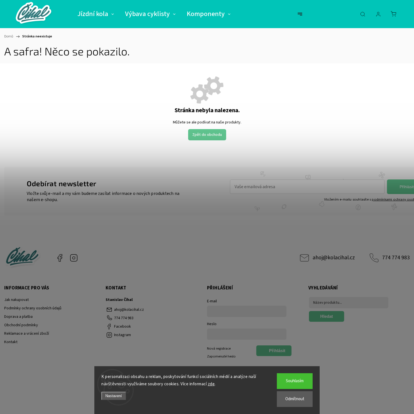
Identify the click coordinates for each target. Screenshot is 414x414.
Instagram (74, 258)
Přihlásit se (277, 352)
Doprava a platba (18, 317)
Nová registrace (219, 348)
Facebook (59, 258)
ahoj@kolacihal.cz (334, 258)
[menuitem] (95, 14)
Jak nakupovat (16, 300)
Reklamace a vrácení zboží (26, 333)
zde (211, 384)
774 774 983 (396, 258)
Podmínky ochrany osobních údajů (32, 308)
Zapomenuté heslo (221, 356)
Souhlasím (295, 381)
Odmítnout (294, 399)
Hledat (326, 316)
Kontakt (10, 342)
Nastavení (113, 396)
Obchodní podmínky (21, 325)
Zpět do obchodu (207, 135)
